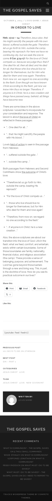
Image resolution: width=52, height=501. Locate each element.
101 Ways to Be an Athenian (19, 351)
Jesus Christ (10, 372)
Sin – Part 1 (9, 362)
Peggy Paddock (12, 465)
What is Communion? (36, 455)
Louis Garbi (32, 21)
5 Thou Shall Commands (28, 452)
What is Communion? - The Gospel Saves (26, 448)
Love (22, 372)
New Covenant (35, 383)
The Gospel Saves (22, 10)
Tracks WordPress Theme (18, 494)
